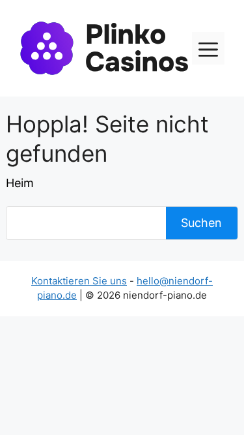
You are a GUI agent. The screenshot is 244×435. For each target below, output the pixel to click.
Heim (20, 183)
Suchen (201, 223)
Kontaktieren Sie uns (79, 281)
